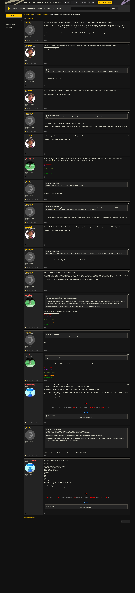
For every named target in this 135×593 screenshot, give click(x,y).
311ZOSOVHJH (29, 385)
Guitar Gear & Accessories (42, 14)
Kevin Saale (28, 45)
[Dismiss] (127, 2)
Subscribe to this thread (29, 517)
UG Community (28, 14)
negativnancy (29, 22)
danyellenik (28, 158)
